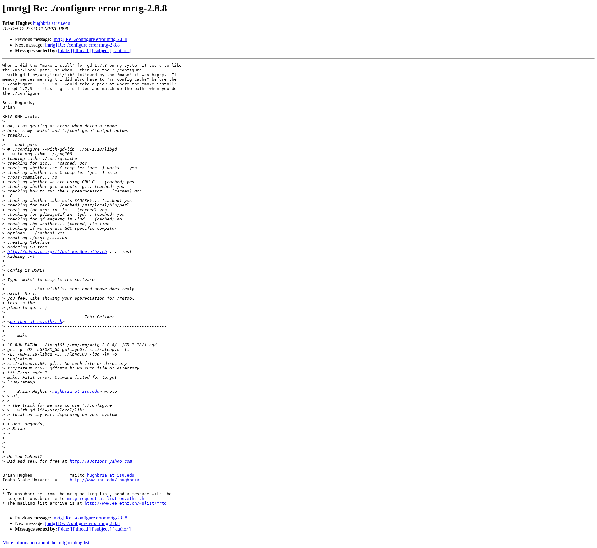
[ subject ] (101, 50)
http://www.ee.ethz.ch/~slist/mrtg (126, 503)
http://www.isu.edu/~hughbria (104, 480)
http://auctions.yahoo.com (101, 461)
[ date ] (65, 50)
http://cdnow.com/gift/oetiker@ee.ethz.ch (57, 251)
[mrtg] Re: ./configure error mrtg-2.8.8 (89, 39)
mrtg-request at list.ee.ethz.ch (105, 498)
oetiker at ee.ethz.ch (36, 321)
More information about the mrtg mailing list (45, 542)
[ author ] (122, 50)
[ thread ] (82, 50)
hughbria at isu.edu (51, 23)
